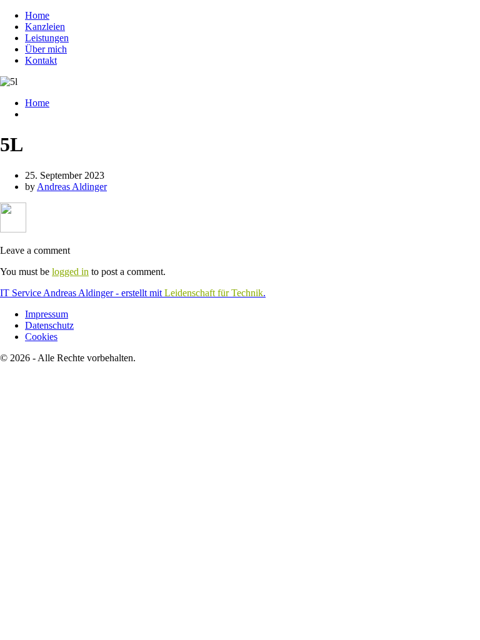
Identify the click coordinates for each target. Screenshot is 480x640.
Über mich (46, 49)
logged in (70, 271)
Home (37, 15)
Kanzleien (45, 26)
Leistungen (47, 37)
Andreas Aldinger (72, 186)
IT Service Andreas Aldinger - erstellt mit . (133, 293)
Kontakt (41, 60)
